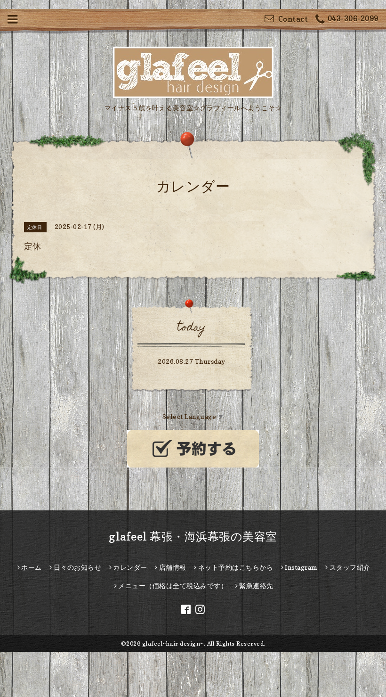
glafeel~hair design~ (173, 643)
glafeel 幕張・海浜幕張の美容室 (193, 536)
